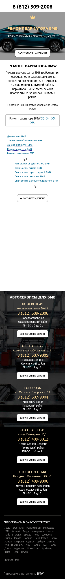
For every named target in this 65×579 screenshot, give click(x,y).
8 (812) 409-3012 (33, 438)
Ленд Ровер (41, 538)
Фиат (7, 552)
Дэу (28, 545)
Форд (26, 531)
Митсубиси (37, 531)
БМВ (7, 531)
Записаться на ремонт (32, 333)
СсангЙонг (33, 548)
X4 (45, 36)
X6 (53, 36)
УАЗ (7, 545)
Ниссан (50, 531)
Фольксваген (33, 527)
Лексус (51, 541)
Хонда (8, 541)
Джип (8, 548)
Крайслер (47, 548)
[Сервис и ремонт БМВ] (32, 17)
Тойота (9, 534)
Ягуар (24, 552)
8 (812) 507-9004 (33, 396)
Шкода (27, 534)
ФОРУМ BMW (12, 560)
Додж (52, 545)
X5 (49, 36)
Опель (8, 538)
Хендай (16, 531)
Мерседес (48, 527)
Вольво (28, 538)
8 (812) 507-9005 (33, 355)
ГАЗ (45, 545)
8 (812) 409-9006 (33, 480)
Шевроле (47, 534)
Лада (7, 527)
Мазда (17, 538)
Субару (41, 541)
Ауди (18, 534)
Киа (21, 527)
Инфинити (17, 545)
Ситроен (19, 541)
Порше (36, 545)
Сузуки (30, 541)
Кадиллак (19, 548)
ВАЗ (15, 527)
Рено (36, 534)
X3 (40, 36)
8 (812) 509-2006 (32, 6)
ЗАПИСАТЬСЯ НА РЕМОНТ (32, 53)
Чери (16, 552)
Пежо (54, 538)
